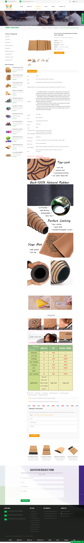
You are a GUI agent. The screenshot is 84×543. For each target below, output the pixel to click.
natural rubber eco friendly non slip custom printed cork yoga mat (72, 456)
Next (77, 440)
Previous (75, 440)
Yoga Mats (49, 27)
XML (74, 540)
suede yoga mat (34, 513)
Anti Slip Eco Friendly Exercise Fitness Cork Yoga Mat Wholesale (43, 398)
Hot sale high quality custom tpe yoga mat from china (18, 121)
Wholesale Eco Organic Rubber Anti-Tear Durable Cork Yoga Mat (46, 456)
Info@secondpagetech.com (27, 1)
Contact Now (59, 52)
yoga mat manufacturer (35, 520)
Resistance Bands (9, 45)
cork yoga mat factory (35, 522)
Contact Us (62, 6)
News (50, 540)
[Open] (82, 18)
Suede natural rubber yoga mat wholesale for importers (55, 513)
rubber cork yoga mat (54, 393)
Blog (46, 6)
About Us (29, 6)
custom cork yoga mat (32, 395)
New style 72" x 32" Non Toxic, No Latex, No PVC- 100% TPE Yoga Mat (18, 106)
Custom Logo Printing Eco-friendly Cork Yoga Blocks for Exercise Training (18, 75)
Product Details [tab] (32, 71)
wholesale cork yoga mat (43, 395)
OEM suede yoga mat (35, 531)
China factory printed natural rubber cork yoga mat (43, 415)
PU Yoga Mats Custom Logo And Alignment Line (17, 518)
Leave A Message (77, 541)
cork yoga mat (37, 393)
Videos (53, 6)
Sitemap (66, 540)
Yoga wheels (7, 42)
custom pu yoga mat (35, 518)
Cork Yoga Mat (55, 27)
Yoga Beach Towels (9, 57)
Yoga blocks (7, 39)
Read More (14, 71)
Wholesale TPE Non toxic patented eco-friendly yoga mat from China (18, 113)
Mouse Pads (7, 48)
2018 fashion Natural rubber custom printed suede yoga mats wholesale (18, 98)
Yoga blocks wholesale (35, 527)
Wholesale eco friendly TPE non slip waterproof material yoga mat (18, 129)
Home (21, 6)
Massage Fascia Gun (9, 51)
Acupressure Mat (8, 60)
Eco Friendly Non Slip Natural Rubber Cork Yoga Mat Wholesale (33, 456)
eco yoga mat (45, 393)
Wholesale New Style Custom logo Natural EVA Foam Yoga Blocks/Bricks (18, 137)
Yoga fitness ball (8, 54)
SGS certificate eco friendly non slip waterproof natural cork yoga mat (45, 401)
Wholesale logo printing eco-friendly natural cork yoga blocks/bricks (18, 67)
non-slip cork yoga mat (64, 393)
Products (38, 6)
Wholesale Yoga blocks (35, 524)
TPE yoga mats (33, 511)
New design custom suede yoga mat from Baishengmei (55, 518)
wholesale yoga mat (34, 529)
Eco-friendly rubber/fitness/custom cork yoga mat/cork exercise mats (18, 152)
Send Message (34, 435)
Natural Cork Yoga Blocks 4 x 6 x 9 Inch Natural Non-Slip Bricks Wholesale (18, 90)
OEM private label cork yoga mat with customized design (18, 144)
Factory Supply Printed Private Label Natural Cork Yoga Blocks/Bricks (18, 82)
